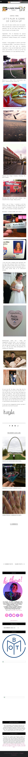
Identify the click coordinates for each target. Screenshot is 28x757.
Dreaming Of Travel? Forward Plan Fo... (12, 488)
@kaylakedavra (14, 620)
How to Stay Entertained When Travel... (12, 461)
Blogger (20, 0)
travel (17, 15)
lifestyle (12, 15)
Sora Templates (14, 753)
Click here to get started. (16, 610)
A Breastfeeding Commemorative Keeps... (12, 515)
